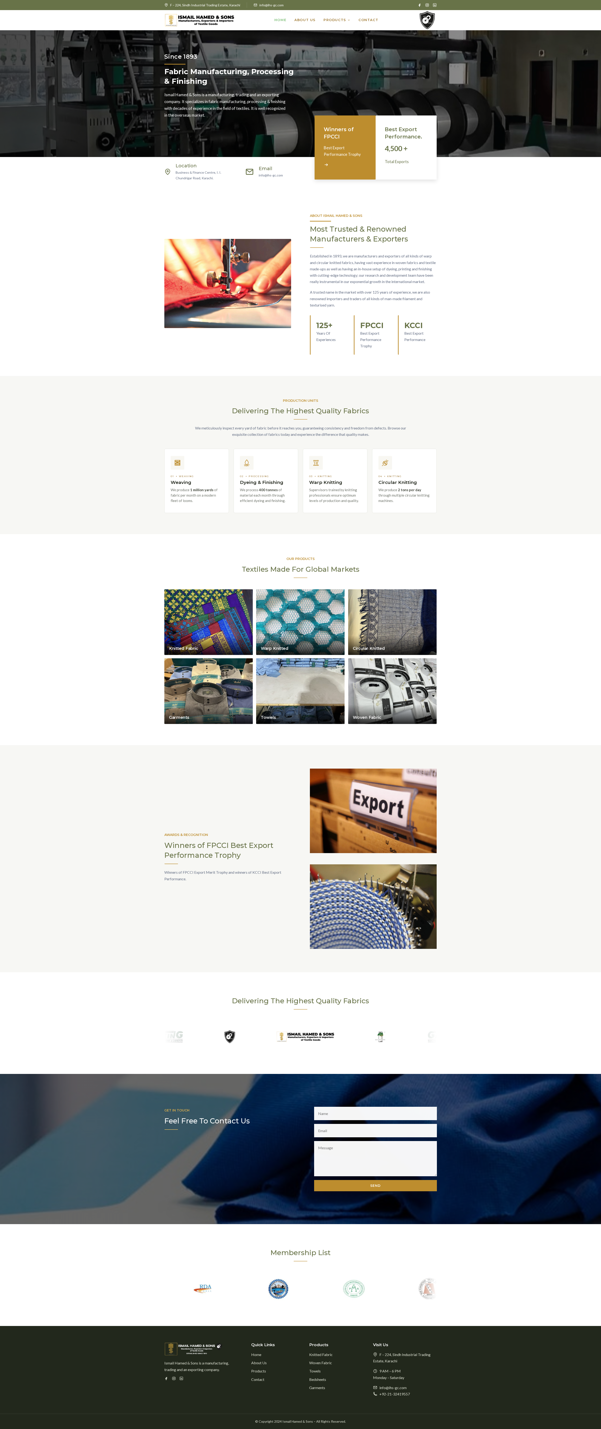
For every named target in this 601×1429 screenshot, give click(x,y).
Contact (257, 1379)
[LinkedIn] (435, 5)
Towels (315, 1371)
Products (258, 1371)
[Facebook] (420, 5)
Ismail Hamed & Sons (297, 1421)
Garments (317, 1387)
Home (256, 1354)
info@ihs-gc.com (271, 5)
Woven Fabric (320, 1362)
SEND (375, 1186)
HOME (280, 20)
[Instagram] (427, 5)
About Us (259, 1362)
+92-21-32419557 (394, 1394)
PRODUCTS (335, 20)
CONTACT (368, 20)
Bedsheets (317, 1379)
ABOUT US (305, 20)
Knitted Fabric (321, 1354)
